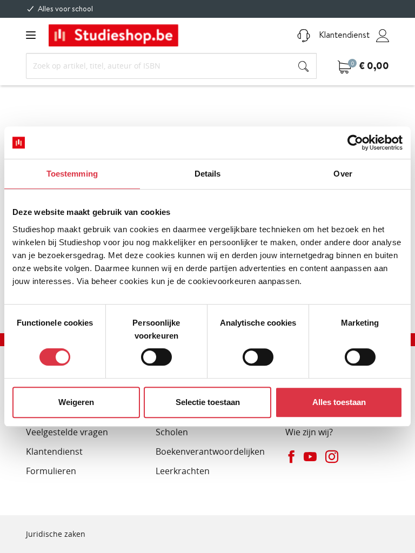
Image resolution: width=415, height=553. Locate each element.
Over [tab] (342, 173)
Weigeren (76, 402)
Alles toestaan (339, 402)
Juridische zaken (55, 534)
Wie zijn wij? (309, 432)
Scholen (172, 432)
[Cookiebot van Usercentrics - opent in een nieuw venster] (355, 142)
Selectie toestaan (208, 402)
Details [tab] (208, 173)
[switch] (156, 357)
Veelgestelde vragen (67, 432)
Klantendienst (343, 35)
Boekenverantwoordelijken (210, 451)
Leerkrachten (183, 471)
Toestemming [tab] (72, 173)
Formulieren (51, 471)
